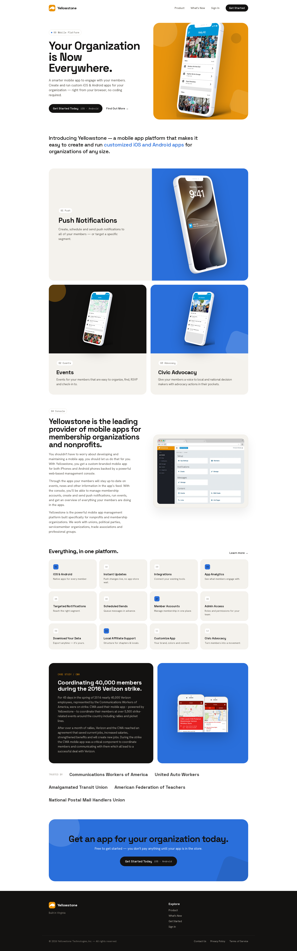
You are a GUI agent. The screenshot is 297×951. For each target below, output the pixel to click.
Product (179, 8)
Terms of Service (238, 941)
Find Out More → (117, 108)
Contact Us (200, 941)
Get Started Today (75, 108)
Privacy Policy (217, 941)
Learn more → (238, 553)
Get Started (237, 8)
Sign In (215, 8)
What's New (198, 8)
